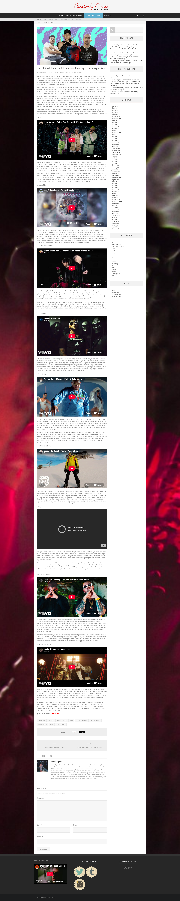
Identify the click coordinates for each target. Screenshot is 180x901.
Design (114, 250)
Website (40, 836)
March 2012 (115, 229)
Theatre (114, 272)
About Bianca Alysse (74, 15)
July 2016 (114, 158)
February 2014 (116, 211)
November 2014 (116, 197)
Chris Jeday (41, 720)
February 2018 (116, 128)
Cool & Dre (51, 720)
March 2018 (115, 126)
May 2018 (115, 124)
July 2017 (114, 134)
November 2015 (116, 174)
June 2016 (115, 160)
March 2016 (115, 166)
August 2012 (115, 227)
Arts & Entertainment (118, 244)
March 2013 (115, 221)
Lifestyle (76, 72)
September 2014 (117, 201)
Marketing (115, 264)
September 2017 (117, 132)
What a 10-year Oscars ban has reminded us (60, 18)
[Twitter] (80, 877)
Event (113, 252)
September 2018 (117, 118)
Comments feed (116, 294)
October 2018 (116, 116)
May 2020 (115, 112)
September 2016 (117, 154)
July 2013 (114, 217)
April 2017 (115, 140)
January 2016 (115, 170)
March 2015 (115, 189)
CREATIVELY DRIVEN (93, 15)
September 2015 (117, 178)
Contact (107, 15)
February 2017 (116, 144)
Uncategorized (116, 273)
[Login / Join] (143, 15)
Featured (114, 256)
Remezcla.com (55, 714)
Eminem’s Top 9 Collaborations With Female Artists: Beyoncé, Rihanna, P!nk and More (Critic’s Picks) (125, 84)
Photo (113, 268)
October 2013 (116, 215)
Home (61, 15)
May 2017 (115, 138)
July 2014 (114, 205)
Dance (114, 248)
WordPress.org (116, 296)
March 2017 (115, 142)
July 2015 (114, 181)
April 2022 (115, 107)
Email (75, 825)
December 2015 (116, 172)
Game (113, 260)
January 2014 (115, 213)
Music (81, 72)
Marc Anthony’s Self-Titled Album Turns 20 (89, 747)
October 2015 (116, 176)
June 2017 (115, 136)
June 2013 (115, 219)
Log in (113, 290)
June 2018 (115, 122)
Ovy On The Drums (81, 720)
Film (113, 258)
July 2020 (114, 109)
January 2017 (115, 146)
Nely (71, 720)
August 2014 (115, 203)
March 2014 (115, 209)
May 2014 (115, 207)
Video (113, 275)
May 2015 (115, 185)
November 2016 (116, 150)
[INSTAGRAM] (80, 890)
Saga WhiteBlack (95, 720)
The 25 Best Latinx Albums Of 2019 (54, 747)
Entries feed (115, 292)
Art (112, 242)
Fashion (114, 254)
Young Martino (60, 724)
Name (39, 825)
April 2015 (115, 187)
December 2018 (116, 114)
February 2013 (116, 223)
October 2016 (116, 152)
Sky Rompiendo (42, 724)
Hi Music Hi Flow (62, 720)
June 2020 (115, 111)
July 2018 (114, 120)
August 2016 (115, 156)
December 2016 (116, 148)
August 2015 (115, 180)
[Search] (138, 15)
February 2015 (116, 191)
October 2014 (116, 199)
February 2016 (116, 168)
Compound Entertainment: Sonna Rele (127, 80)
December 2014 (116, 195)
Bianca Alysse (43, 72)
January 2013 (115, 225)
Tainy (51, 724)
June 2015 (115, 183)
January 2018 (115, 130)
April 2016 (115, 164)
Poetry (114, 270)
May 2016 (115, 162)
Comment (41, 798)
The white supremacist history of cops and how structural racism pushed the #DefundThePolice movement (125, 49)
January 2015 (115, 193)
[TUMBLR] (92, 877)
